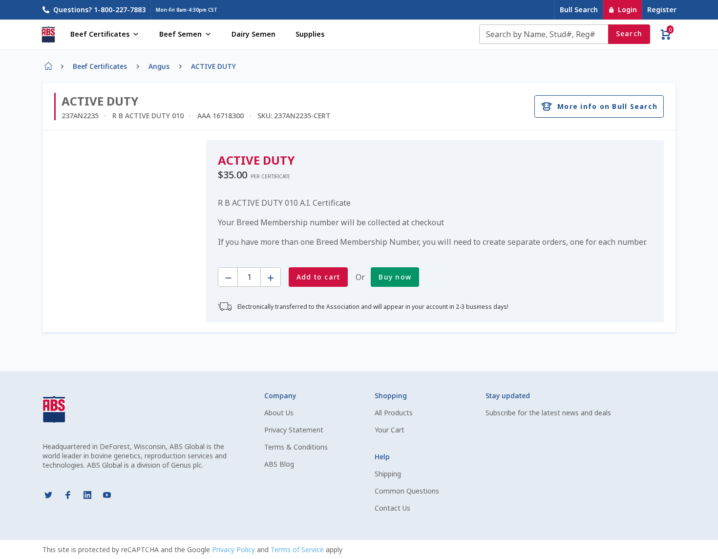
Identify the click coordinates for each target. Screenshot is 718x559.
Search (629, 33)
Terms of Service (298, 549)
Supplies (310, 34)
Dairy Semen (253, 34)
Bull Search (579, 9)
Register (661, 9)
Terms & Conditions (296, 447)
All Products (394, 412)
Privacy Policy (234, 549)
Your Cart (389, 429)
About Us (279, 412)
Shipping (388, 473)
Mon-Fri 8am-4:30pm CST (186, 9)
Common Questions (407, 490)
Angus (158, 66)
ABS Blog (279, 464)
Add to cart (318, 276)
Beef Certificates (99, 34)
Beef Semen (180, 34)
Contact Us (392, 508)
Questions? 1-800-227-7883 (99, 9)
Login (627, 9)
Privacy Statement (293, 429)
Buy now (395, 276)
